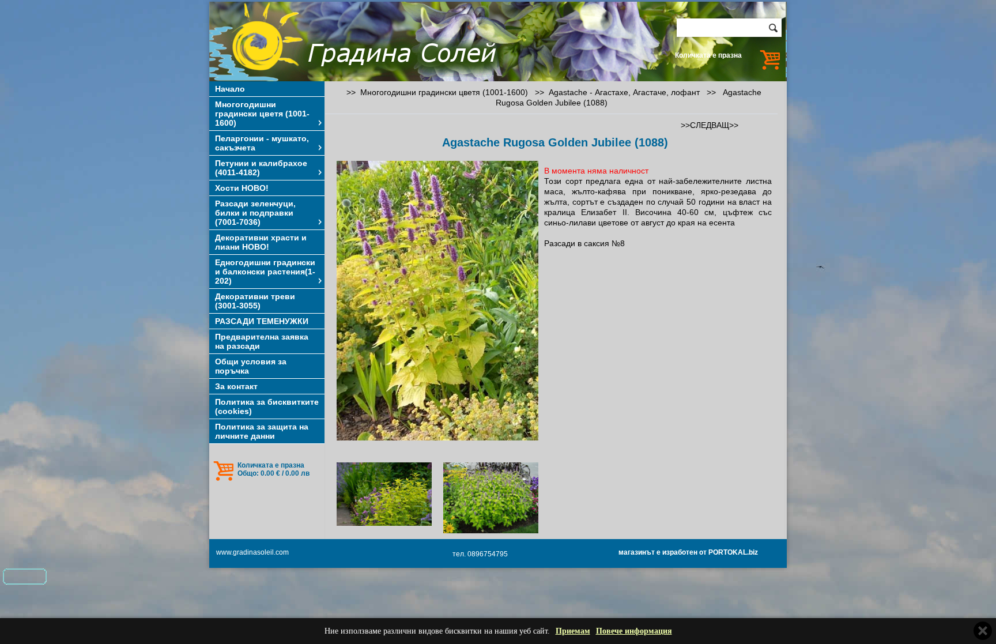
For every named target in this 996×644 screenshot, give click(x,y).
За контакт (236, 386)
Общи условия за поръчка (250, 366)
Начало (230, 88)
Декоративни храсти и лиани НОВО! (261, 242)
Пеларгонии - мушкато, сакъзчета (262, 143)
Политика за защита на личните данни (261, 431)
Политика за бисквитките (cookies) (267, 406)
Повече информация (634, 631)
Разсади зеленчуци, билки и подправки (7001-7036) (255, 213)
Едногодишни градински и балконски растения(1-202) (265, 271)
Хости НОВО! (242, 188)
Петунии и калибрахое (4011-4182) (261, 168)
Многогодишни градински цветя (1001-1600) (262, 113)
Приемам (573, 631)
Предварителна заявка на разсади (261, 341)
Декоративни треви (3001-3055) (255, 301)
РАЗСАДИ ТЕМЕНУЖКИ (261, 321)
